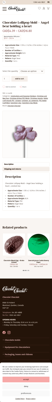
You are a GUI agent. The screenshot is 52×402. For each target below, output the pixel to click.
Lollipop (18, 100)
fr (48, 2)
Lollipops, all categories (30, 100)
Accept (26, 379)
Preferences (26, 393)
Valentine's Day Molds (29, 103)
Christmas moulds (36, 98)
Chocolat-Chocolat (13, 106)
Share (24, 87)
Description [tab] (9, 164)
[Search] (4, 2)
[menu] (5, 9)
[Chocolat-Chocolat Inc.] (17, 8)
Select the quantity (10, 71)
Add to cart (19, 79)
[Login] (44, 9)
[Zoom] (26, 134)
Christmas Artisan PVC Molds (20, 98)
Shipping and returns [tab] (12, 169)
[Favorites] (39, 9)
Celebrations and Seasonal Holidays (23, 96)
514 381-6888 (17, 312)
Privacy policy (30, 398)
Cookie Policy (20, 398)
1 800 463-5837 (39, 2)
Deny (26, 386)
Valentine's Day (15, 103)
